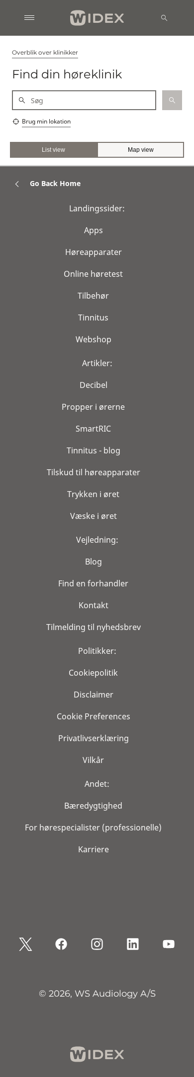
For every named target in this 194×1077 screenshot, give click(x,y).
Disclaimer (93, 694)
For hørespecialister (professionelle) (93, 827)
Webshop (93, 339)
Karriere (93, 849)
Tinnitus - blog (93, 450)
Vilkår (93, 760)
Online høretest (93, 273)
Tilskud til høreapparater (93, 472)
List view (53, 149)
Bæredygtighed (93, 805)
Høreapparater (93, 252)
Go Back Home (55, 183)
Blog (93, 561)
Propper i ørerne (93, 406)
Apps (93, 230)
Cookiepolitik (93, 672)
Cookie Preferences (93, 716)
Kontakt (93, 605)
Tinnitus (93, 317)
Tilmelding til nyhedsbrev (93, 627)
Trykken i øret (93, 494)
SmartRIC (93, 428)
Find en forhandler (93, 583)
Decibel (93, 385)
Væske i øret (93, 515)
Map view (141, 149)
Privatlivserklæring (93, 738)
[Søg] (164, 18)
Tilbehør (93, 295)
